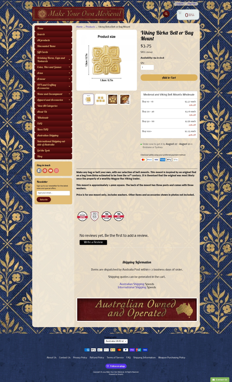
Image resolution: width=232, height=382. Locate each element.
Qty (142, 63)
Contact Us (64, 357)
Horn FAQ (42, 129)
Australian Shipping (47, 135)
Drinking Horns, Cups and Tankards (54, 59)
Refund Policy (97, 357)
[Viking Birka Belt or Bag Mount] (88, 99)
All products (43, 40)
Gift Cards (42, 52)
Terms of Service (115, 357)
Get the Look (43, 150)
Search (41, 34)
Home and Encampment (54, 94)
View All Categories (47, 105)
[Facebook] (39, 170)
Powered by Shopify (116, 374)
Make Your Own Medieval (115, 372)
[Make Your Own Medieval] (78, 14)
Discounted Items (46, 46)
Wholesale (42, 117)
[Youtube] (50, 170)
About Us (42, 111)
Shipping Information (144, 357)
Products (90, 27)
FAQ (39, 123)
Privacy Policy (80, 357)
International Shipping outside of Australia (51, 143)
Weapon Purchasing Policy (171, 357)
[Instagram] (56, 170)
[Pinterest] (44, 170)
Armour (54, 79)
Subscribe (44, 199)
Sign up (191, 4)
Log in (180, 4)
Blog (39, 156)
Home (40, 28)
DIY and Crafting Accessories (54, 86)
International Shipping (132, 287)
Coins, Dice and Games (54, 67)
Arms (54, 73)
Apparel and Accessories (54, 100)
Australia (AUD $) (115, 341)
